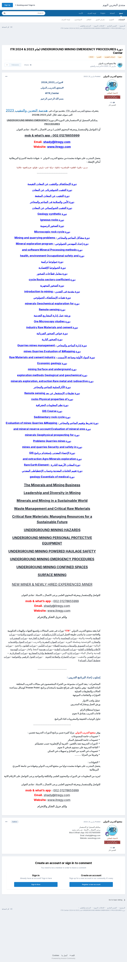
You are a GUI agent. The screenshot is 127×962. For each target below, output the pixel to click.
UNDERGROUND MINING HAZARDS (52, 530)
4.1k (111, 102)
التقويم (111, 19)
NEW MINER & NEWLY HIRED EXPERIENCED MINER (52, 584)
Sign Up (7, 5)
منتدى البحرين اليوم (114, 5)
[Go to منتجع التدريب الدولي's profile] (120, 65)
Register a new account (91, 884)
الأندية (81, 13)
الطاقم (89, 19)
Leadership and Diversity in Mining (52, 493)
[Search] (4, 13)
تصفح (121, 13)
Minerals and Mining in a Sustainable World (52, 501)
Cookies (55, 955)
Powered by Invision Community (63, 958)
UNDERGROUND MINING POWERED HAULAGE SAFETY (52, 551)
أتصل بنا (64, 955)
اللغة (73, 955)
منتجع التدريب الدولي (105, 63)
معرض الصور (100, 19)
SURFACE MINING (52, 575)
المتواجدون (78, 19)
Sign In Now (35, 884)
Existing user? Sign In (25, 5)
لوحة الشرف (65, 19)
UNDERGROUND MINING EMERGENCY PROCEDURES (52, 559)
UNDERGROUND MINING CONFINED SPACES (52, 567)
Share (27, 65)
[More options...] (6, 76)
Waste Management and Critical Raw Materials (52, 508)
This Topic (14, 13)
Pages (102, 13)
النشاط (112, 13)
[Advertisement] (80, 38)
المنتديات (121, 19)
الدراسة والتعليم (96, 66)
